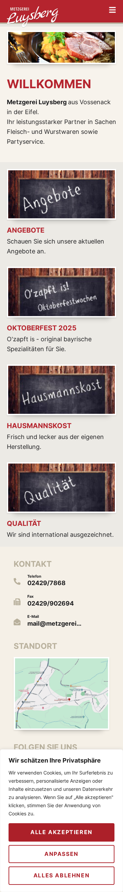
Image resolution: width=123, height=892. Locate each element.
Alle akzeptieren (61, 832)
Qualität (24, 523)
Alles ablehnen (61, 875)
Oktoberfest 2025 (42, 328)
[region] (61, 820)
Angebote (25, 230)
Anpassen (61, 853)
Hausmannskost (39, 426)
